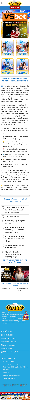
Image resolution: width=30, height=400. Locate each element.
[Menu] (2, 3)
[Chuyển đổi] (2, 208)
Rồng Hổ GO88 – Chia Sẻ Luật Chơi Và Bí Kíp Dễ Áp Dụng (15, 284)
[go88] (15, 3)
